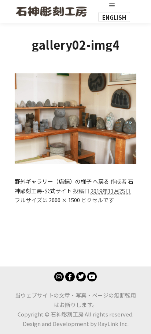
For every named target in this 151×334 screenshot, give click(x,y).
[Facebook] (70, 276)
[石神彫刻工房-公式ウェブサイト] (51, 11)
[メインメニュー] (112, 5)
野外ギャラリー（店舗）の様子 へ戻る (62, 181)
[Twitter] (81, 276)
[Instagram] (59, 276)
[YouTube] (92, 276)
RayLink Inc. (113, 323)
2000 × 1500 (64, 200)
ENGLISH (114, 17)
